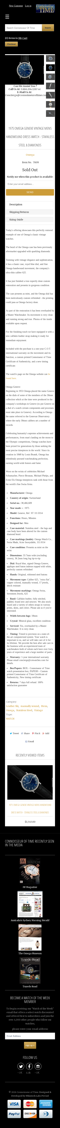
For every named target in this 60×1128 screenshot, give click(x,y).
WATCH (10, 718)
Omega (30, 154)
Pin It (37, 733)
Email (31, 741)
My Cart (22, 38)
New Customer (16, 6)
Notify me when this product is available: (30, 176)
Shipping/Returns (19, 212)
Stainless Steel (24, 710)
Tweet (16, 733)
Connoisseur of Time (27, 1092)
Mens (44, 706)
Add (47, 733)
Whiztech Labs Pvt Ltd (37, 1096)
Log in (28, 6)
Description (15, 204)
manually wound (29, 706)
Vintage (38, 710)
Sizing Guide (16, 219)
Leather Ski (12, 706)
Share (27, 733)
